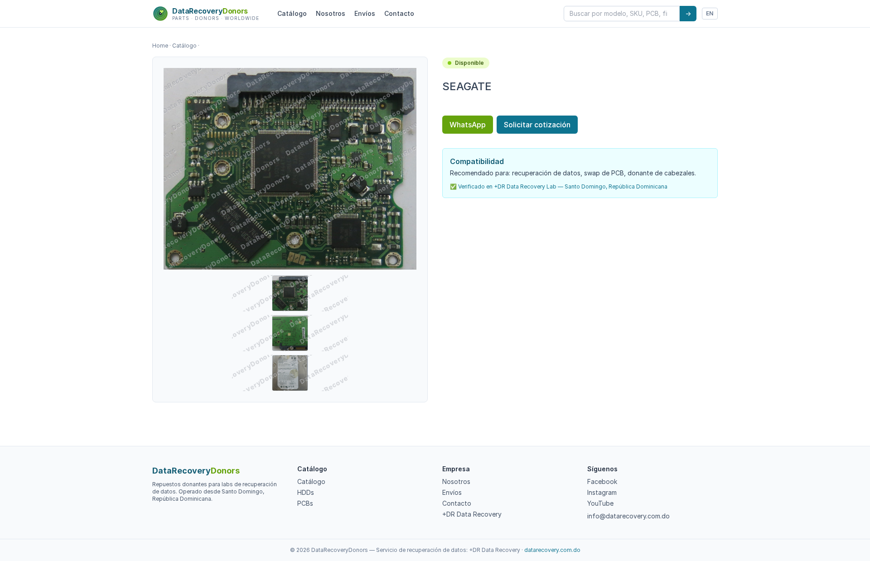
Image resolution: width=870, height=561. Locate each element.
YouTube (600, 503)
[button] (290, 169)
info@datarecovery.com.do (628, 516)
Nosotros (330, 13)
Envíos (364, 13)
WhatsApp (468, 124)
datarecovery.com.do (552, 549)
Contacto (399, 13)
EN (710, 13)
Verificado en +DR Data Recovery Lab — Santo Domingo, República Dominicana (562, 186)
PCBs (305, 503)
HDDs (305, 492)
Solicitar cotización (537, 124)
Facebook (602, 481)
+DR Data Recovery (472, 514)
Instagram (602, 492)
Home (160, 45)
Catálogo (292, 13)
